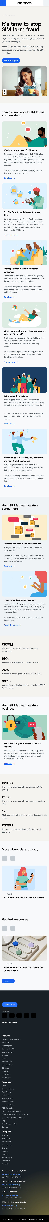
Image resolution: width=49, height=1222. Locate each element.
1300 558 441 (8, 1206)
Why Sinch (6, 1138)
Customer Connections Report (13, 1117)
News (4, 1086)
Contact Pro (6, 1074)
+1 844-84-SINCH (9, 1174)
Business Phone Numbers (11, 1039)
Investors (5, 1154)
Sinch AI (5, 1148)
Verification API (7, 1052)
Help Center (6, 1095)
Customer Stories (8, 1089)
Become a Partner (8, 1105)
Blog (3, 1121)
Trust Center (6, 1092)
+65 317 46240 (8, 1195)
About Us (5, 1135)
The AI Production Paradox (11, 1111)
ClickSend (5, 1068)
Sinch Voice (6, 1043)
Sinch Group (6, 1142)
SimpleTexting (7, 1065)
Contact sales (9, 1004)
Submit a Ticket (7, 1102)
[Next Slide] (12, 858)
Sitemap (5, 1127)
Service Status (7, 1098)
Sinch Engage (7, 1046)
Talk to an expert (11, 60)
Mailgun (5, 1055)
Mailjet (4, 1058)
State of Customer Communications (15, 1114)
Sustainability (7, 1157)
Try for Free (6, 1164)
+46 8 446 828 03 (10, 1185)
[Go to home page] (24, 3)
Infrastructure (7, 1145)
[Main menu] (3, 3)
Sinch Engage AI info (9, 1124)
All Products (6, 1077)
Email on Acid (7, 1062)
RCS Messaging (8, 1108)
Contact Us (6, 1161)
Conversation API (8, 1049)
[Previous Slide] (4, 858)
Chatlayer (5, 1071)
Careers (5, 1151)
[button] (46, 3)
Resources (9, 15)
